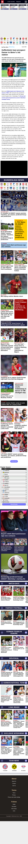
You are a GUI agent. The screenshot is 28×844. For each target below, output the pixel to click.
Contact (14, 783)
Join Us (14, 785)
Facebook (14, 806)
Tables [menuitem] (18, 1)
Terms (14, 792)
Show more (14, 461)
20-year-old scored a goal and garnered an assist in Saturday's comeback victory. (14, 98)
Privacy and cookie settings (14, 797)
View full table (14, 504)
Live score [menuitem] (11, 1)
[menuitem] (3, 1)
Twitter (14, 804)
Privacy (14, 795)
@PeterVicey (11, 46)
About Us (14, 781)
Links (14, 810)
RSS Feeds (14, 808)
